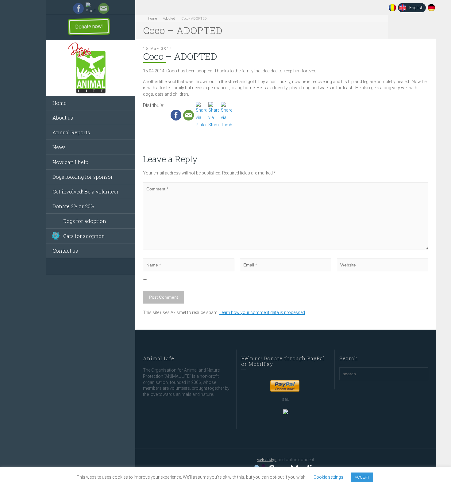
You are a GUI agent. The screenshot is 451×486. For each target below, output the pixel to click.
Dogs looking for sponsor (82, 177)
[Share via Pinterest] (201, 114)
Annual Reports (71, 132)
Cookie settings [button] (328, 477)
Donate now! (88, 26)
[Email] (103, 8)
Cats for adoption (84, 236)
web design (266, 459)
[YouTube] (91, 8)
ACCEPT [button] (362, 477)
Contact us (65, 250)
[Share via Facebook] (176, 114)
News (59, 147)
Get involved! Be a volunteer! (86, 191)
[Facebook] (78, 8)
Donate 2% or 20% (73, 206)
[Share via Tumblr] (226, 114)
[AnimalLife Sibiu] (90, 68)
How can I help (70, 162)
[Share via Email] (188, 114)
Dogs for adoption (84, 221)
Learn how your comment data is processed (262, 312)
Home (59, 103)
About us (62, 117)
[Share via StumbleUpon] (213, 114)
